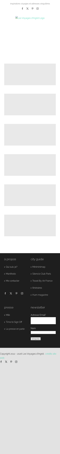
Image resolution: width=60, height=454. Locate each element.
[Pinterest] (32, 8)
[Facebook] (22, 8)
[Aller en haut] (46, 447)
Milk (8, 315)
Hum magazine (40, 295)
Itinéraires (37, 287)
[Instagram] (37, 8)
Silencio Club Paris (41, 273)
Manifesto (11, 273)
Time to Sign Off (14, 322)
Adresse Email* (38, 315)
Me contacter (12, 280)
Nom (33, 328)
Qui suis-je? (11, 267)
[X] (27, 8)
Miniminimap (38, 267)
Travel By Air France (42, 280)
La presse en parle (15, 329)
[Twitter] (11, 293)
